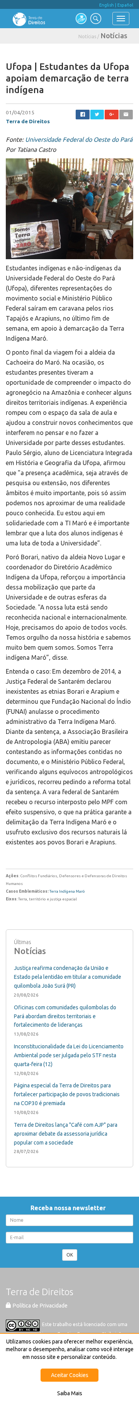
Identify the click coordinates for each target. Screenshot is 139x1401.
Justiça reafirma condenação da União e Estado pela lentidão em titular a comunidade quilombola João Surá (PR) (67, 977)
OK (69, 1254)
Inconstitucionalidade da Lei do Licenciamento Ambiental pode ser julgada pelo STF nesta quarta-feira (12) (69, 1055)
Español (125, 5)
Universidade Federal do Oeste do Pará (78, 139)
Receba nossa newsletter (70, 1207)
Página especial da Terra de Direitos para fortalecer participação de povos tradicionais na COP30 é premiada (67, 1094)
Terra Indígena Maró (67, 891)
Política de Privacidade (39, 1306)
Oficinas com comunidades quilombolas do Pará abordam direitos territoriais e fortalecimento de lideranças (65, 1016)
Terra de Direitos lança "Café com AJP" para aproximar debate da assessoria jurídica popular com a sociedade (65, 1134)
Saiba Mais (69, 1393)
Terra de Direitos (28, 121)
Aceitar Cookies (69, 1375)
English (106, 5)
